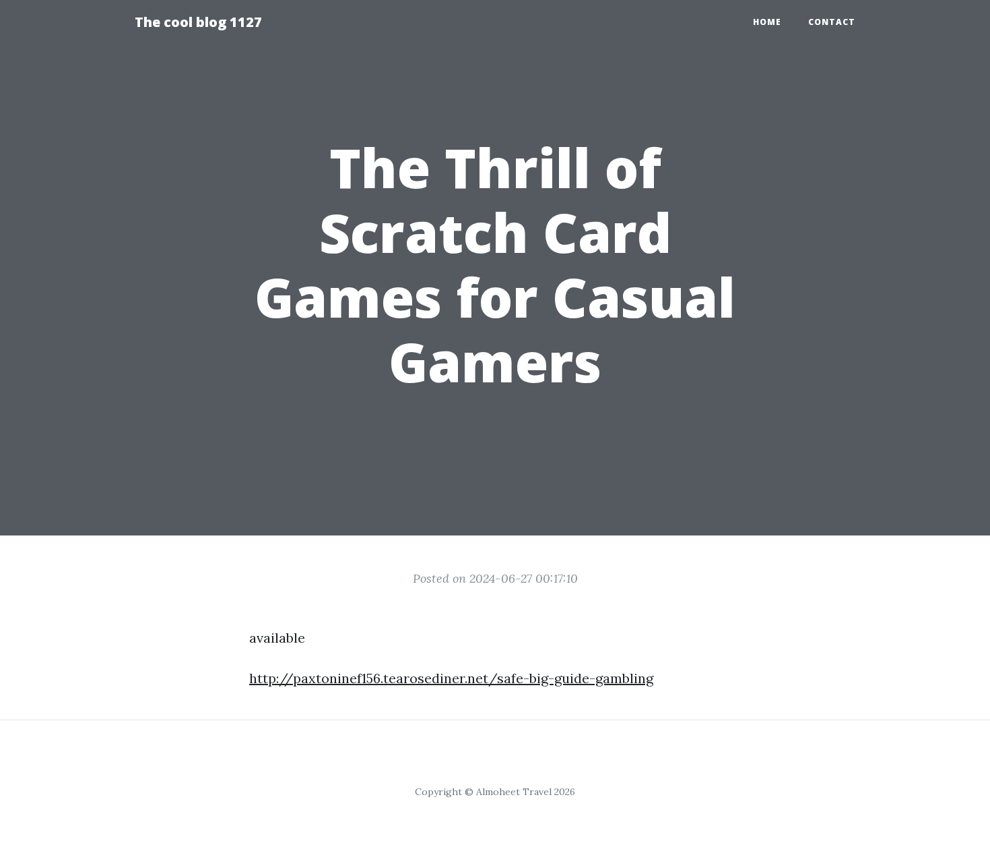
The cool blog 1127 (198, 22)
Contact (831, 22)
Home (767, 22)
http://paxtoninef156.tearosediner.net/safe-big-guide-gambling (451, 678)
